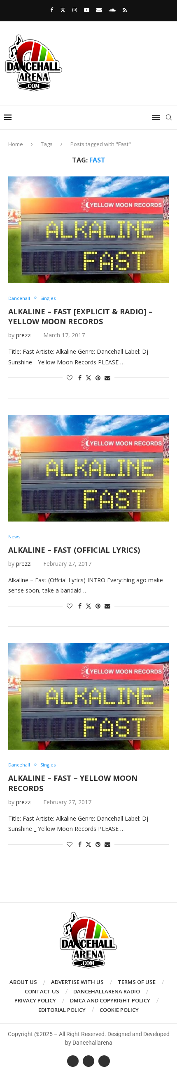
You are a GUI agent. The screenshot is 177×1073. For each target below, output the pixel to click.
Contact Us (42, 991)
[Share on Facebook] (80, 378)
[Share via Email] (107, 378)
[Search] (169, 117)
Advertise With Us (77, 982)
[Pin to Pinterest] (97, 378)
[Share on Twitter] (88, 378)
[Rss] (125, 10)
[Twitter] (62, 10)
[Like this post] (69, 378)
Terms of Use (137, 982)
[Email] (99, 10)
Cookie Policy (119, 1010)
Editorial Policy (62, 1010)
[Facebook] (51, 10)
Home (15, 144)
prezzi (24, 335)
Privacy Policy (35, 1000)
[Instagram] (74, 10)
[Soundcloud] (112, 10)
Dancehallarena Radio (106, 991)
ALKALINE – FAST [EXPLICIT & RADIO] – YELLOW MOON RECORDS (80, 316)
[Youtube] (86, 10)
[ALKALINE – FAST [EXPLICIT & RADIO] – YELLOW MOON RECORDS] (88, 229)
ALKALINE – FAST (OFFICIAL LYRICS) (74, 550)
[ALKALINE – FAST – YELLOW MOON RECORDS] (88, 696)
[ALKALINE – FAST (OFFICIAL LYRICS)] (88, 468)
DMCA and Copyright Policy (110, 1000)
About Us (23, 982)
